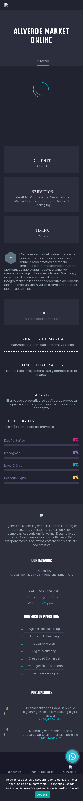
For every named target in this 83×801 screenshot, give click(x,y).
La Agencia (14, 771)
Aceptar (42, 794)
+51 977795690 (48, 591)
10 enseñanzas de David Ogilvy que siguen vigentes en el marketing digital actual (50, 712)
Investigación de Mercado (44, 666)
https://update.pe (48, 603)
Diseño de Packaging (44, 673)
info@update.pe (48, 597)
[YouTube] (47, 763)
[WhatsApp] (52, 763)
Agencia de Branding (44, 636)
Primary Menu (75, 5)
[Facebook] (30, 763)
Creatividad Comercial (44, 658)
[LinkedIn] (36, 763)
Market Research (42, 771)
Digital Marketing (44, 651)
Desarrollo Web (44, 644)
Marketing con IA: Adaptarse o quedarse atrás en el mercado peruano (50, 733)
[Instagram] (41, 763)
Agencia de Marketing (44, 629)
